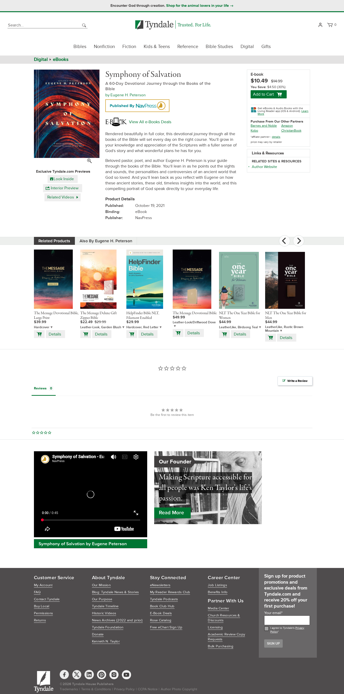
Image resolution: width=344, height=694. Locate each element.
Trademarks (69, 689)
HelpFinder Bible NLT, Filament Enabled (142, 316)
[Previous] (284, 240)
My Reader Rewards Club (170, 592)
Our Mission (101, 585)
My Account (43, 585)
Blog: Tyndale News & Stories (115, 592)
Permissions (43, 613)
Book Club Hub (162, 606)
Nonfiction (104, 46)
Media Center (218, 608)
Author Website (264, 166)
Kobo (254, 131)
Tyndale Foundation (107, 627)
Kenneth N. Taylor (106, 641)
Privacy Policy (124, 689)
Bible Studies (219, 46)
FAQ (37, 592)
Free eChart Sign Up (166, 627)
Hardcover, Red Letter (142, 327)
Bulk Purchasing (220, 646)
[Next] (298, 240)
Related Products (54, 240)
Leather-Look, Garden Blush (100, 327)
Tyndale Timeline (105, 606)
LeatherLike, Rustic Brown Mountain (284, 329)
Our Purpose (102, 599)
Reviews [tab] (40, 388)
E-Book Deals (161, 613)
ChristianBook (291, 131)
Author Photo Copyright (179, 689)
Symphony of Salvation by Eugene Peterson (83, 544)
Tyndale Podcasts (164, 599)
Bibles (79, 46)
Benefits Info (217, 592)
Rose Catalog (161, 620)
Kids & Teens (157, 46)
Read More (171, 513)
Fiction (129, 46)
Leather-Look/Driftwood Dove (194, 322)
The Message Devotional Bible (195, 313)
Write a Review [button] (297, 381)
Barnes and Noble (264, 126)
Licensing (215, 627)
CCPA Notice (147, 689)
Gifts (266, 46)
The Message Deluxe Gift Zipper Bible (98, 316)
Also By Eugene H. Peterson (106, 240)
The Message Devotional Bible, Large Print (56, 316)
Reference (187, 46)
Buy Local (41, 606)
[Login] (320, 25)
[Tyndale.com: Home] (173, 25)
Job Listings (217, 585)
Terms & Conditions (96, 689)
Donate (98, 634)
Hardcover (41, 327)
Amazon (287, 126)
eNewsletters (160, 585)
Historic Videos (104, 613)
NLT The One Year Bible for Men (285, 316)
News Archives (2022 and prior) (117, 620)
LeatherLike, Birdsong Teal (238, 327)
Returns (40, 620)
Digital (247, 46)
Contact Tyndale (47, 599)
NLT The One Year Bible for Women (239, 316)
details (276, 137)
